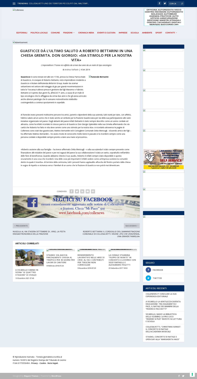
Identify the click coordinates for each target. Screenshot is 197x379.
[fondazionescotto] (163, 50)
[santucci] (163, 189)
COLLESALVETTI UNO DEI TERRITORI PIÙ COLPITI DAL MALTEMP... (59, 3)
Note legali (53, 363)
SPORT (158, 33)
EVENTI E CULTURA (106, 33)
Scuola (135, 33)
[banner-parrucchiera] (163, 90)
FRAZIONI (67, 33)
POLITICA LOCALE (39, 33)
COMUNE (55, 33)
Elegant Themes (31, 376)
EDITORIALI (21, 33)
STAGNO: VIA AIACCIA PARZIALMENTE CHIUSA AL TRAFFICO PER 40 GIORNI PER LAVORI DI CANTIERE (61, 259)
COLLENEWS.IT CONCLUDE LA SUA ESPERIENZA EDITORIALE (161, 295)
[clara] (163, 131)
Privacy (34, 363)
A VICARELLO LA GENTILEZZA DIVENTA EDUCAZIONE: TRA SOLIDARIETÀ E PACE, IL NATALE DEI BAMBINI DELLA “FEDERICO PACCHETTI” (163, 305)
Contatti (170, 33)
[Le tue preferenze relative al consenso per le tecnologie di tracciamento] (192, 374)
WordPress (56, 376)
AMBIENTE (147, 33)
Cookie (43, 363)
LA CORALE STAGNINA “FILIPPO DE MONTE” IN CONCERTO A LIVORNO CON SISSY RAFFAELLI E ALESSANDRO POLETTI (122, 260)
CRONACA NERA (86, 33)
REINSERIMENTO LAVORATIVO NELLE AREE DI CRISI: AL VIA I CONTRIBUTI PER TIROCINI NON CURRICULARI (91, 260)
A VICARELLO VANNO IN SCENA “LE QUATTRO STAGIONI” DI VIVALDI (26, 272)
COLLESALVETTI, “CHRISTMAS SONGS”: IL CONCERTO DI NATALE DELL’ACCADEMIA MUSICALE (163, 329)
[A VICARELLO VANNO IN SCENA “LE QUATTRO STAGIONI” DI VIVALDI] (29, 257)
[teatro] (163, 70)
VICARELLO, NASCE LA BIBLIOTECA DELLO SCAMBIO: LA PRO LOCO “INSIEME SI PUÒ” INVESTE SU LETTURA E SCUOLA (164, 318)
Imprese (123, 33)
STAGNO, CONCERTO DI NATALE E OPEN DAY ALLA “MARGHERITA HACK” (163, 337)
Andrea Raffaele (72, 69)
